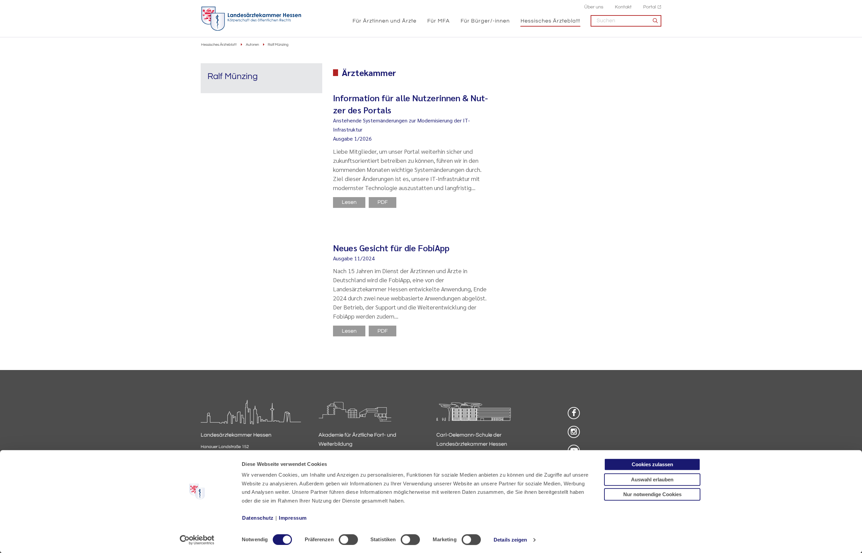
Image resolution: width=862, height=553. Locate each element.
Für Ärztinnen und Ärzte (385, 21)
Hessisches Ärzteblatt (550, 21)
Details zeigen (510, 540)
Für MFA (438, 21)
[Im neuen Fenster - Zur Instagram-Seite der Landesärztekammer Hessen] (573, 432)
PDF (382, 202)
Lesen (349, 202)
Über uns (593, 6)
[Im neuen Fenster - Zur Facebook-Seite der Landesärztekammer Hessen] (573, 413)
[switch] (348, 539)
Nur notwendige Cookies (652, 494)
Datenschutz (258, 518)
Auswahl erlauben (652, 479)
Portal (649, 6)
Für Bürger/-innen (485, 21)
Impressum (293, 518)
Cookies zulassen (652, 464)
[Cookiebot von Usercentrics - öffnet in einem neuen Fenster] (197, 540)
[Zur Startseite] (251, 18)
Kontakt (623, 6)
